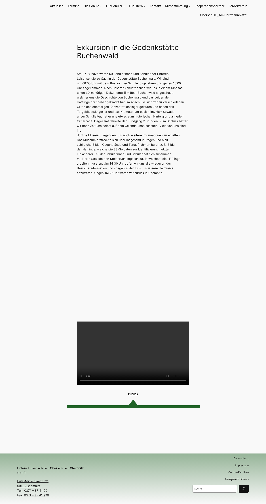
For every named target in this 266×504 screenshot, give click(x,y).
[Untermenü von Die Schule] (101, 6)
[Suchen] (244, 489)
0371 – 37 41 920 (36, 495)
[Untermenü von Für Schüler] (124, 6)
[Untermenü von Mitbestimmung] (189, 6)
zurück (133, 394)
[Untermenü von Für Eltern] (144, 6)
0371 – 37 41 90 (35, 490)
